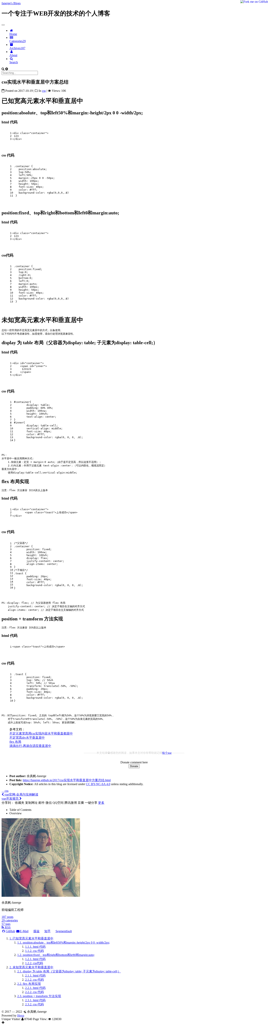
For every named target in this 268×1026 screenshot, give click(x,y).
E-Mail (24, 931)
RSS (7, 927)
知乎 (47, 931)
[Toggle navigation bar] (3, 24)
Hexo (20, 1015)
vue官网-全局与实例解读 (21, 794)
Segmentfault (64, 931)
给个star (167, 752)
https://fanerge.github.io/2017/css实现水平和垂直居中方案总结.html (67, 780)
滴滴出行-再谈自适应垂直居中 (30, 745)
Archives (17, 48)
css (6, 790)
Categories (17, 41)
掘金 (36, 931)
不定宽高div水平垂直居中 (27, 737)
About (13, 55)
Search (13, 62)
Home (13, 34)
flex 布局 (15, 741)
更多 (101, 802)
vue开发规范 (10, 798)
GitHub (10, 931)
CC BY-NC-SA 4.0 (98, 784)
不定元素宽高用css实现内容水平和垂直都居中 (41, 733)
